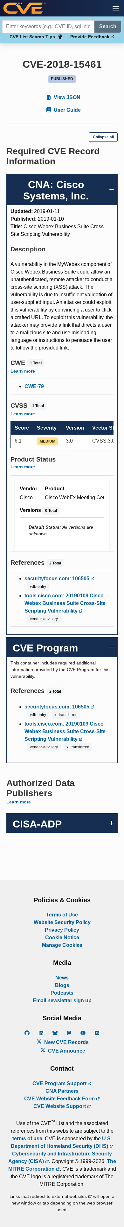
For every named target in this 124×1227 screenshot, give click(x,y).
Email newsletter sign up (62, 1000)
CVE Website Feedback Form (60, 1098)
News (62, 977)
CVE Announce (66, 1051)
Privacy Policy (62, 930)
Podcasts (62, 993)
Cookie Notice (62, 937)
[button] (115, 8)
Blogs (62, 985)
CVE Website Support (60, 1106)
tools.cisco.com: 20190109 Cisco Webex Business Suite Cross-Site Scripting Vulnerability (65, 603)
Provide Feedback (90, 36)
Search (107, 26)
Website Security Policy (62, 922)
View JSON (66, 97)
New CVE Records (66, 1042)
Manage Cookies (62, 945)
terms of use (27, 1138)
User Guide (66, 110)
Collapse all (103, 137)
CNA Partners (62, 1091)
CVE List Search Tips (32, 36)
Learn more (22, 371)
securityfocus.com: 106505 (57, 578)
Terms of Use (62, 914)
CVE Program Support (60, 1083)
